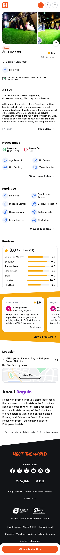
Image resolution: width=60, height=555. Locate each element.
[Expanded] (6, 432)
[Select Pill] (41, 5)
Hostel (6, 48)
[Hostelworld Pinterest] (40, 470)
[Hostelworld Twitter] (19, 470)
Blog (10, 491)
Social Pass (30, 498)
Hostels (18, 491)
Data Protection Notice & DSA (21, 527)
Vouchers (21, 534)
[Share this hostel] (56, 43)
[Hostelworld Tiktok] (47, 470)
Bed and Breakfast (42, 491)
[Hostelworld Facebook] (12, 470)
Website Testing (36, 534)
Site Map (50, 534)
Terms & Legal (46, 527)
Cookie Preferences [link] (30, 541)
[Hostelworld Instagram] (26, 470)
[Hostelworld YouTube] (33, 470)
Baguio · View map (16, 61)
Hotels (28, 491)
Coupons (9, 534)
